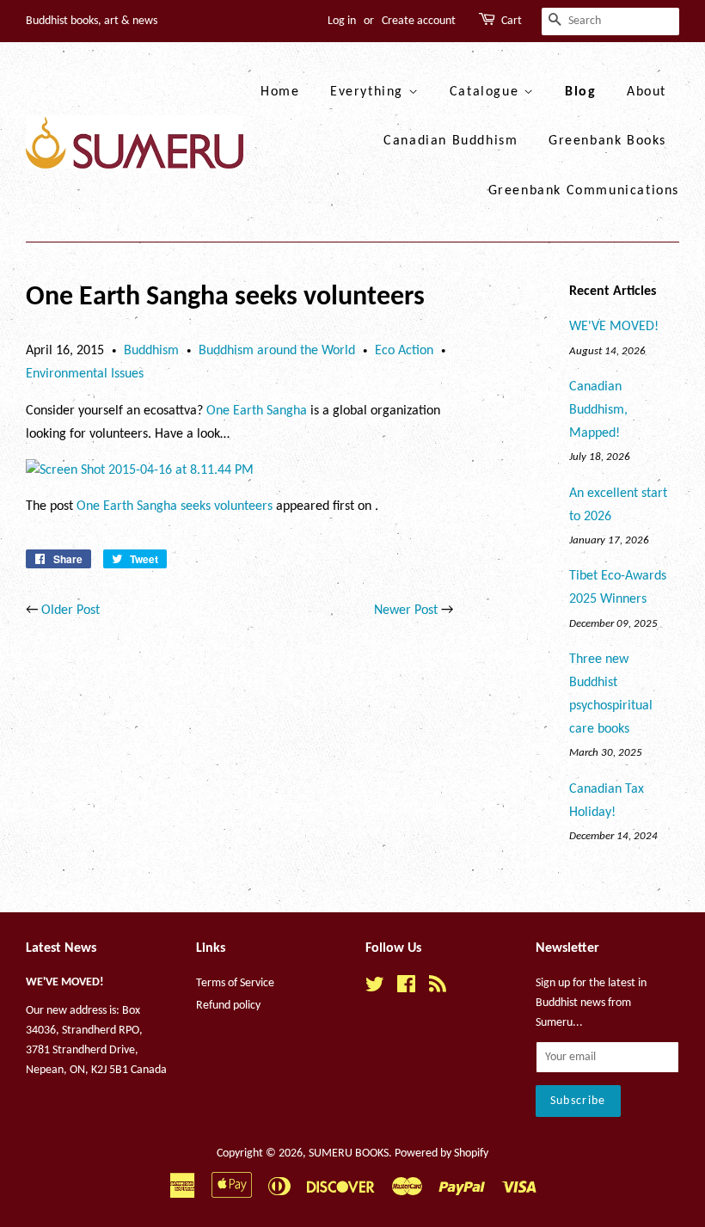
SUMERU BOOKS (349, 1153)
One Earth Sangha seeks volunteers (175, 506)
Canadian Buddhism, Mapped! (598, 410)
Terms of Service (235, 983)
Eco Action (404, 351)
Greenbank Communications (583, 191)
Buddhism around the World (277, 351)
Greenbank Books (607, 141)
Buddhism (151, 351)
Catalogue (487, 92)
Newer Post (406, 610)
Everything (369, 92)
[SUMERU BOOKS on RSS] (437, 988)
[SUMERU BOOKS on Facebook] (406, 988)
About (646, 92)
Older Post (70, 610)
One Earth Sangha (256, 411)
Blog (580, 92)
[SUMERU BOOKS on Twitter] (374, 988)
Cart (511, 21)
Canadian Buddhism (450, 141)
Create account (419, 21)
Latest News (61, 948)
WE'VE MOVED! (614, 327)
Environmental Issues (85, 374)
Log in (342, 21)
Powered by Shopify (441, 1153)
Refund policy (228, 1005)
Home (280, 92)
